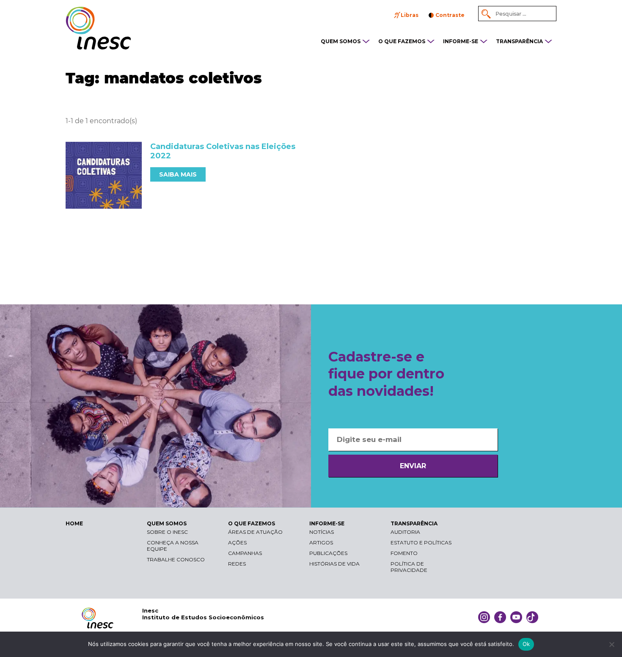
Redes (237, 563)
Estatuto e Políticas (421, 542)
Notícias (321, 532)
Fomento (404, 553)
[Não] (611, 644)
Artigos (321, 542)
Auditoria (405, 532)
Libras (409, 15)
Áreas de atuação (255, 532)
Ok (526, 643)
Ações (237, 542)
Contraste (450, 15)
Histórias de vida (334, 563)
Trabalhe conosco (176, 559)
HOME (74, 523)
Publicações (328, 553)
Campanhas (245, 553)
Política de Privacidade (409, 566)
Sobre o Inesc (167, 532)
